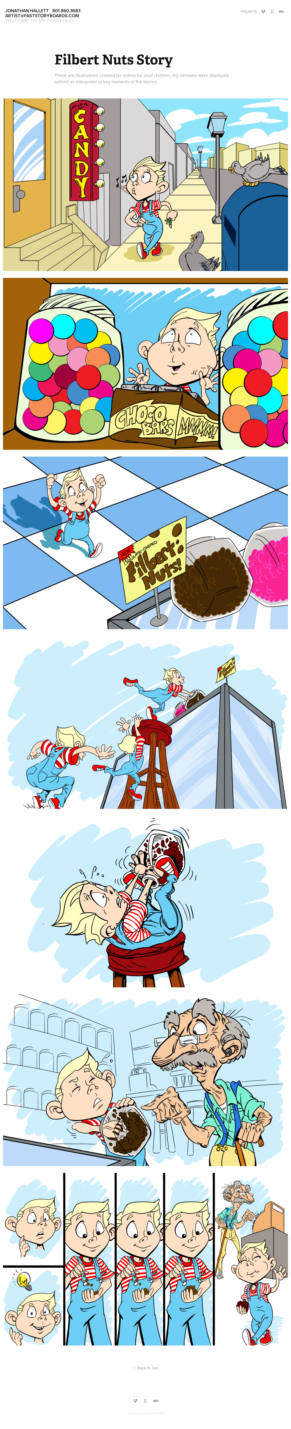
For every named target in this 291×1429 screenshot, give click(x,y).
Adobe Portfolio (153, 1413)
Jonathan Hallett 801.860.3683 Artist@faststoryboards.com (43, 13)
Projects (249, 11)
